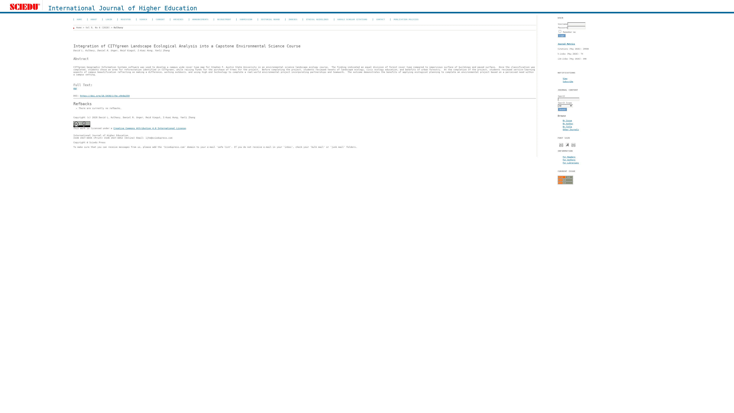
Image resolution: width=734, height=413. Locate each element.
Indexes (293, 19)
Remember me (569, 32)
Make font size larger (573, 144)
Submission (246, 19)
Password (562, 27)
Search (143, 19)
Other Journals (571, 129)
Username (562, 24)
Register (126, 19)
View (565, 78)
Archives (178, 19)
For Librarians (571, 163)
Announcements (200, 19)
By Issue (567, 120)
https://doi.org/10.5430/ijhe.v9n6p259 (105, 96)
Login (109, 19)
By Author (568, 123)
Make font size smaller (561, 144)
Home (79, 19)
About (94, 19)
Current (160, 19)
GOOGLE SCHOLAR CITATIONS (352, 19)
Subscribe (568, 81)
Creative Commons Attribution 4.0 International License (150, 128)
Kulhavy (118, 27)
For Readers (569, 157)
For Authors (569, 160)
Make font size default (567, 144)
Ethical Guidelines (317, 19)
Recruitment (224, 19)
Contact (380, 19)
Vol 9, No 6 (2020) (98, 27)
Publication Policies (406, 19)
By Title (567, 126)
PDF (75, 89)
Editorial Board (270, 19)
